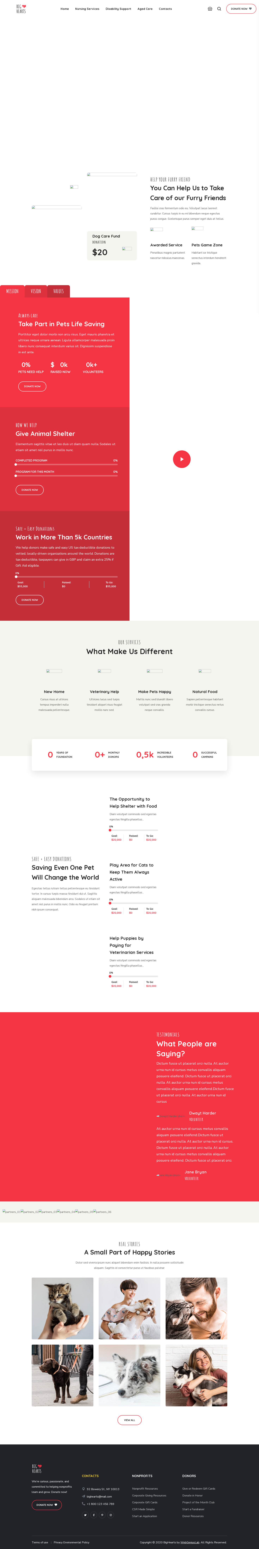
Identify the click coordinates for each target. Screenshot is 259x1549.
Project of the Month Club (198, 1502)
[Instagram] (110, 1515)
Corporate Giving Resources (149, 1496)
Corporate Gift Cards (145, 1502)
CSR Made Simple (143, 1509)
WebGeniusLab (189, 1542)
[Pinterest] (102, 1515)
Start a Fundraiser (193, 1509)
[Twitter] (85, 1515)
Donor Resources (193, 1516)
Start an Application (144, 1516)
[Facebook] (93, 1515)
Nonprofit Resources (145, 1489)
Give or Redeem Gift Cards (198, 1489)
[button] (209, 9)
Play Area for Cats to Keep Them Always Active (131, 872)
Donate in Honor (192, 1496)
